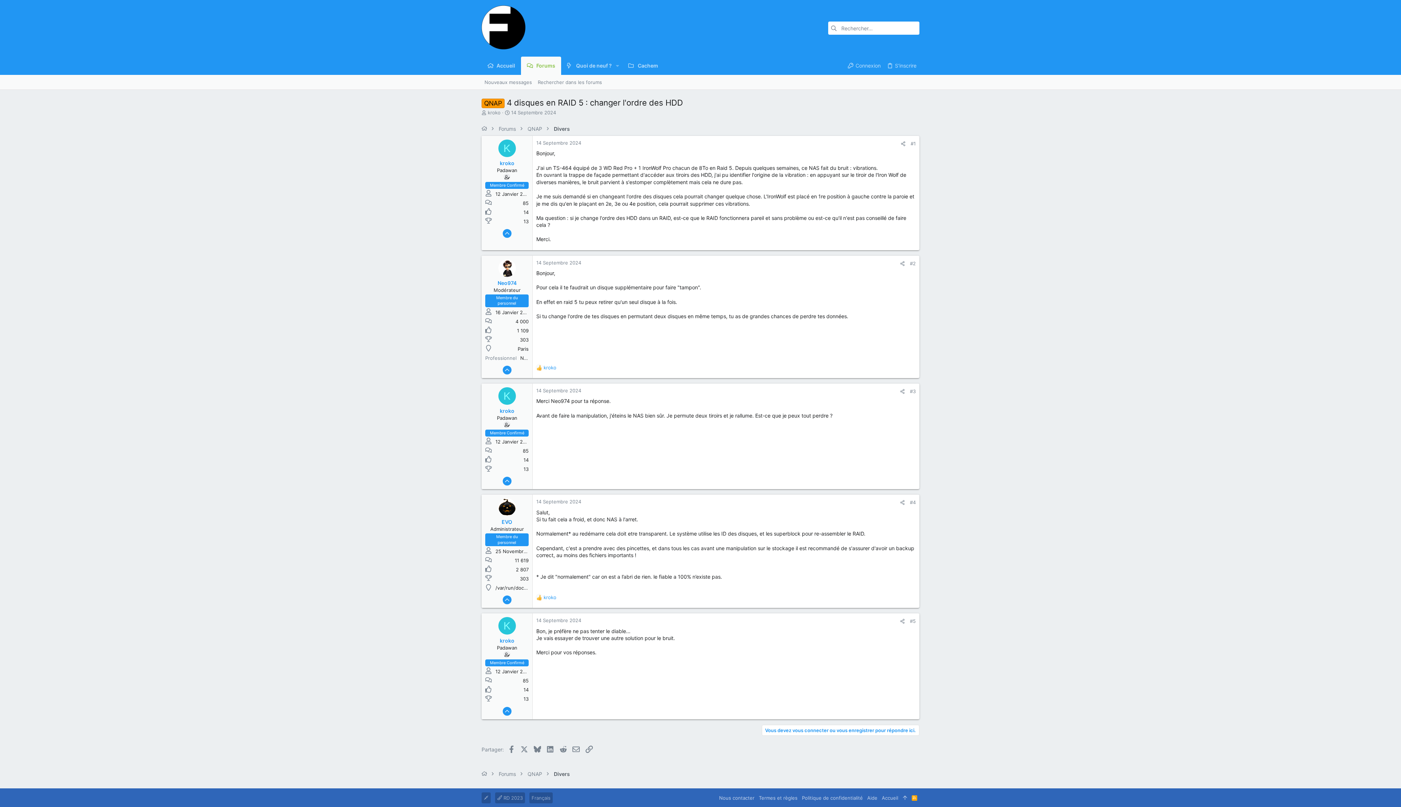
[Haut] (905, 797)
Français (541, 798)
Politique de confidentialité (832, 798)
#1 (913, 143)
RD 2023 (512, 798)
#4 (913, 502)
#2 (913, 263)
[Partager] (903, 143)
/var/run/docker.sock (519, 588)
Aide (872, 798)
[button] (617, 65)
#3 (913, 391)
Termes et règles (778, 798)
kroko (494, 112)
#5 (913, 621)
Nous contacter (736, 798)
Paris (523, 349)
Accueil (890, 798)
